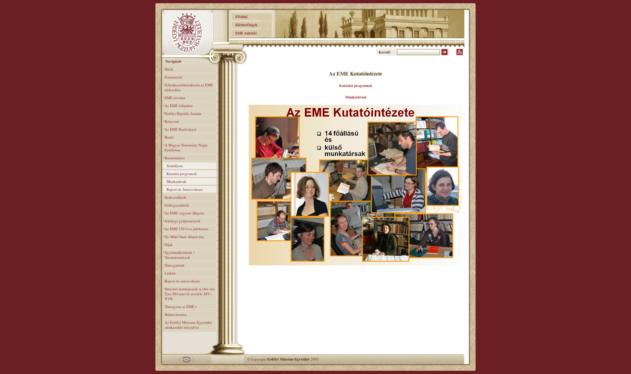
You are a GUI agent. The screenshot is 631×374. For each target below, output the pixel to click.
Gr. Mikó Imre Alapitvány (184, 236)
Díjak (169, 244)
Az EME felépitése (179, 105)
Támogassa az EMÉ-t (181, 306)
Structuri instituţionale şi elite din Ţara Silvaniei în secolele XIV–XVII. (190, 293)
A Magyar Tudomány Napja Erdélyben (186, 147)
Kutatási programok (182, 173)
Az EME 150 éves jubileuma (186, 228)
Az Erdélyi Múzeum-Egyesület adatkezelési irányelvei (188, 325)
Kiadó (169, 137)
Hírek (169, 69)
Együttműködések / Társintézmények (179, 255)
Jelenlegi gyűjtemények (182, 220)
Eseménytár (173, 77)
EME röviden (175, 97)
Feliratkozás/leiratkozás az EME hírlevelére (189, 87)
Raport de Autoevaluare (185, 189)
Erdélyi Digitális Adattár (183, 113)
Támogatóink (175, 265)
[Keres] (444, 53)
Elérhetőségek (244, 25)
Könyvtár (172, 121)
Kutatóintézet (175, 157)
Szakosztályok (175, 197)
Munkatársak (176, 181)
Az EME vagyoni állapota (184, 212)
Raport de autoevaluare (182, 280)
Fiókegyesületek (177, 205)
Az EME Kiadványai (180, 129)
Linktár (170, 273)
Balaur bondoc (176, 314)
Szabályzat (175, 165)
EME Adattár (244, 33)
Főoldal (239, 16)
